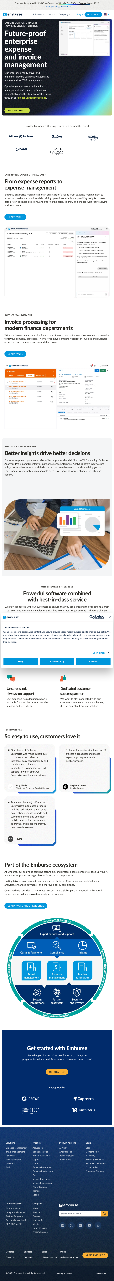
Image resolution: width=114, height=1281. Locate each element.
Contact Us (10, 1257)
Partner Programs (14, 1216)
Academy (90, 1156)
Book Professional (41, 1156)
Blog (88, 1148)
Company (63, 14)
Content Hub (92, 1152)
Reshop (36, 1191)
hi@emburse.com (49, 1257)
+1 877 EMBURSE (95, 1255)
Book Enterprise (40, 1152)
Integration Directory (16, 1212)
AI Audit (63, 1148)
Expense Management (16, 1148)
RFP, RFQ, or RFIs (14, 1224)
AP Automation (13, 1160)
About (36, 1208)
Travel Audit (65, 1160)
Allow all (93, 661)
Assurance (38, 1148)
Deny (20, 661)
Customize (55, 661)
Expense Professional (43, 1171)
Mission (36, 1224)
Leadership (38, 1220)
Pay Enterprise (40, 1187)
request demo (17, 110)
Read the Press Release (57, 7)
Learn (50, 14)
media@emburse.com (69, 1257)
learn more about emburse (26, 905)
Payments (10, 1156)
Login (80, 14)
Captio (36, 1160)
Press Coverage (40, 1232)
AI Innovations (13, 1208)
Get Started (93, 14)
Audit (8, 1167)
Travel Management (15, 1152)
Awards (36, 1212)
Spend (36, 1195)
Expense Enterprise (42, 1167)
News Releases (40, 1228)
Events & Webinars (95, 1160)
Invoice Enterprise (41, 1179)
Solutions (37, 14)
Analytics (10, 1163)
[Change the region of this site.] (107, 14)
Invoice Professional (42, 1183)
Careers (36, 1216)
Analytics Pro (65, 1152)
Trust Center (101, 1274)
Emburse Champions (96, 1163)
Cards (35, 1163)
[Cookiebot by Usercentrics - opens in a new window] (91, 617)
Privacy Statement (65, 1274)
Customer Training (95, 1171)
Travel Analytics (66, 1156)
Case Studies (92, 1167)
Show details (99, 652)
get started (57, 1072)
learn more (15, 217)
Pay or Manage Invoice (17, 1220)
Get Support (29, 1257)
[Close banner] (110, 617)
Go (34, 1175)
